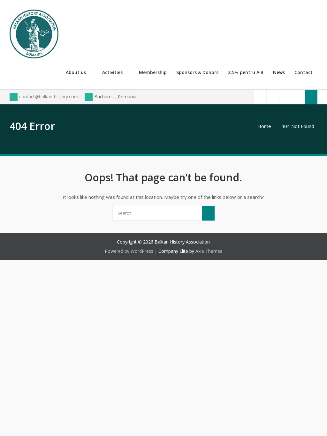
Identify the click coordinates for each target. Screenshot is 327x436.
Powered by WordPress (129, 251)
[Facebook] (260, 97)
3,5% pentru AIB (245, 72)
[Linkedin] (298, 97)
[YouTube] (285, 97)
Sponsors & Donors (197, 72)
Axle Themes (208, 251)
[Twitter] (272, 97)
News (279, 72)
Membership (153, 72)
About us (76, 72)
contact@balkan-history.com (48, 97)
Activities (112, 72)
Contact (303, 72)
